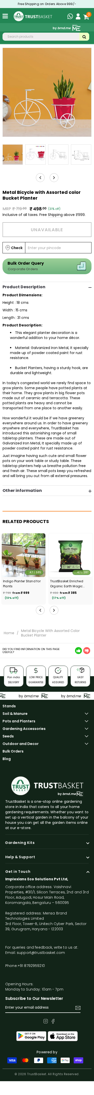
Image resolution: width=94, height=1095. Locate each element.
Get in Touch (17, 872)
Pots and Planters (19, 721)
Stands (9, 706)
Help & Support (20, 857)
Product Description (24, 287)
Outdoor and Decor (21, 743)
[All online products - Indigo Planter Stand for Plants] (23, 555)
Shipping (55, 214)
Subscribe (77, 1007)
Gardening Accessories (24, 728)
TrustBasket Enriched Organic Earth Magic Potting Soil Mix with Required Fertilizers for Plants (67, 584)
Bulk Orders (13, 751)
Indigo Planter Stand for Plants (22, 583)
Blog (7, 758)
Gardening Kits (20, 843)
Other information (22, 490)
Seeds (8, 736)
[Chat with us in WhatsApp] (71, 17)
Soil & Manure (15, 713)
